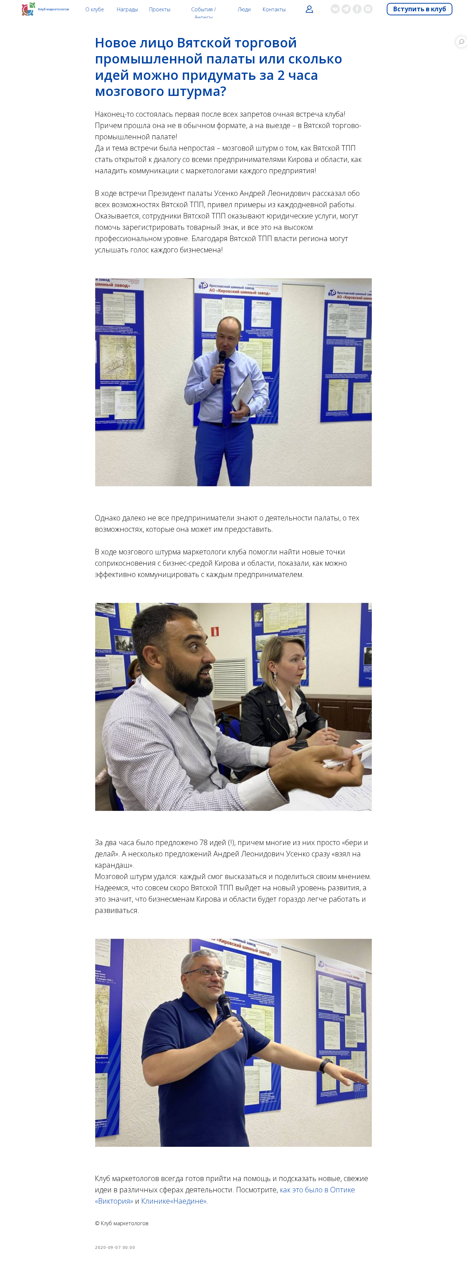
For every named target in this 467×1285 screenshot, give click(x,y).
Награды (127, 9)
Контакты (274, 9)
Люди (244, 9)
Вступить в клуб (419, 9)
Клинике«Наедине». (174, 1201)
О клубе (94, 9)
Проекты (159, 9)
